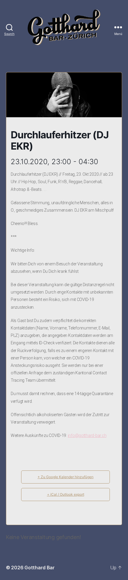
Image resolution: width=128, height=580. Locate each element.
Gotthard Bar (39, 568)
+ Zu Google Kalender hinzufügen (65, 477)
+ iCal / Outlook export (65, 494)
